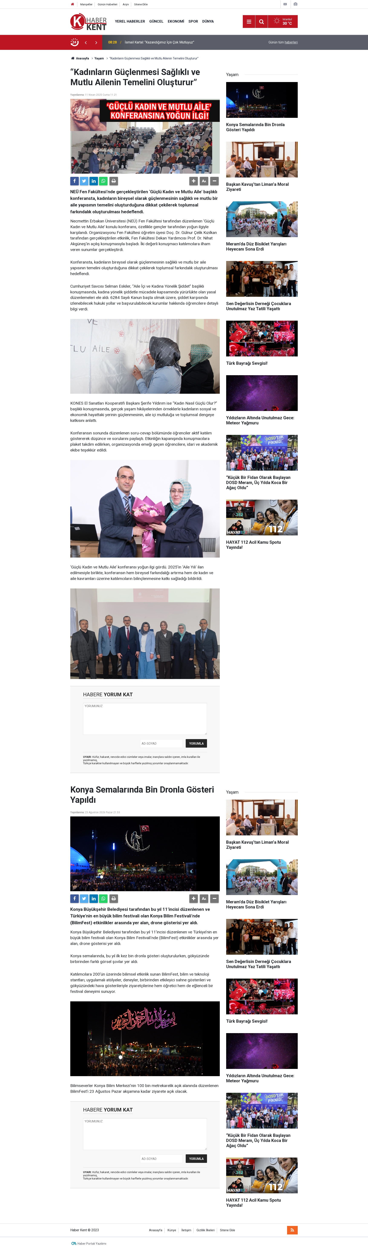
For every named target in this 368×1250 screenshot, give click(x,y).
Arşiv (126, 4)
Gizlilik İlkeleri (206, 1230)
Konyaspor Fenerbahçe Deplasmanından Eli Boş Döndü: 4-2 (169, 42)
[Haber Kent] (88, 21)
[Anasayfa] (72, 4)
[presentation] (85, 42)
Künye (172, 1230)
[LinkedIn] (93, 181)
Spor (193, 21)
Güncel (156, 21)
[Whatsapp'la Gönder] (103, 181)
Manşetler (86, 4)
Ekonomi (176, 21)
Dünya (208, 21)
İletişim (186, 1230)
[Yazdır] (113, 181)
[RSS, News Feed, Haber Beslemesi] (292, 1230)
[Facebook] (74, 181)
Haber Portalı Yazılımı (92, 1243)
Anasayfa (155, 1230)
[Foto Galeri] (295, 4)
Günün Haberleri (107, 4)
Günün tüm (283, 42)
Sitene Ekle (141, 4)
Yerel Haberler (130, 21)
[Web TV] (285, 4)
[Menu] (249, 22)
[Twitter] (84, 181)
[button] (193, 181)
